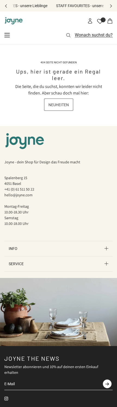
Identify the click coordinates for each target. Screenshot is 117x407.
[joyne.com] (13, 21)
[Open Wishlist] (100, 21)
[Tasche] (110, 21)
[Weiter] (111, 6)
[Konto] (90, 21)
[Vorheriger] (6, 6)
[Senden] (107, 384)
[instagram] (6, 399)
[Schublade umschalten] (7, 35)
